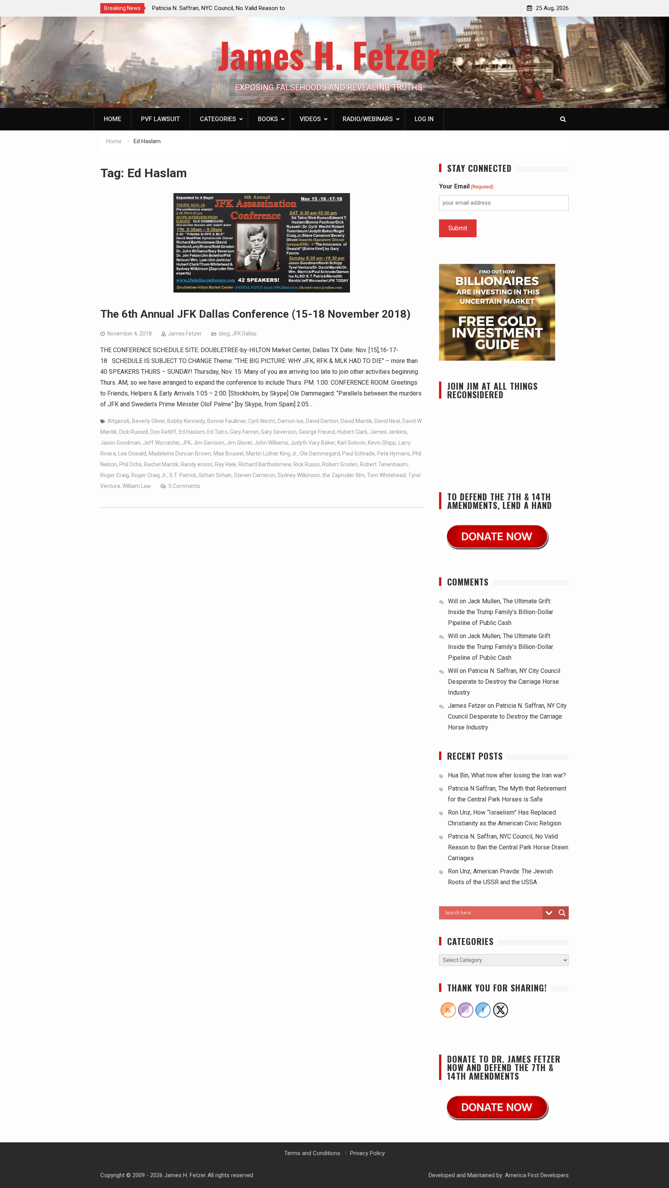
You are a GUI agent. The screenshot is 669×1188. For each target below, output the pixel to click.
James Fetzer (185, 333)
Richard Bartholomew (264, 464)
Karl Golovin (351, 443)
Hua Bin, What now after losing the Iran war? (507, 775)
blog (224, 333)
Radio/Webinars (368, 119)
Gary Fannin (244, 432)
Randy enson (197, 464)
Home (112, 119)
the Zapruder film (343, 475)
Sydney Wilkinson (299, 475)
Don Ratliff (163, 432)
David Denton (322, 421)
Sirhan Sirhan (215, 475)
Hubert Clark (352, 432)
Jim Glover (239, 443)
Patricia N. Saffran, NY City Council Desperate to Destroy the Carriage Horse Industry (504, 681)
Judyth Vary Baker (312, 443)
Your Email (466, 186)
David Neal (387, 421)
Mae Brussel (228, 453)
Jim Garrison (208, 443)
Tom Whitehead (386, 475)
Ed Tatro (217, 432)
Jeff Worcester (161, 443)
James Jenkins (388, 432)
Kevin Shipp (382, 443)
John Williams (271, 443)
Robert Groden (340, 464)
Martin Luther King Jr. (271, 453)
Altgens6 (119, 421)
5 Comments (184, 486)
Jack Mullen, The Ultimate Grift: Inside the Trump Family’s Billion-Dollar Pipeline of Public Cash (500, 612)
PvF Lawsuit (160, 119)
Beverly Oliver (148, 421)
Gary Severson (279, 432)
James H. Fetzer (329, 54)
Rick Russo (306, 464)
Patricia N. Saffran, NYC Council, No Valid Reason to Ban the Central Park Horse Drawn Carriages (508, 847)
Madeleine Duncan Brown (180, 453)
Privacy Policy (367, 1153)
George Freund (317, 432)
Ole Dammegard (320, 453)
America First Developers (537, 1175)
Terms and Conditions (312, 1153)
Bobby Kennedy (186, 421)
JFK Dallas (244, 333)
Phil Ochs (130, 464)
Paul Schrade (358, 453)
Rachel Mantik (161, 464)
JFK (186, 443)
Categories (218, 119)
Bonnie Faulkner (226, 421)
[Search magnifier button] (562, 912)
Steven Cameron (254, 475)
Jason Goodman (120, 443)
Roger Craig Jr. (149, 475)
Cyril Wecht (261, 421)
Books (268, 119)
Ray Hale (225, 464)
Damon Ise (291, 421)
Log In (424, 119)
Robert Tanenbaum (384, 464)
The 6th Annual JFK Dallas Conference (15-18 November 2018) (255, 314)
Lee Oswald (132, 453)
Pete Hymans (393, 453)
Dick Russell (133, 432)
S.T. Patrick (182, 475)
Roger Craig (114, 475)
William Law (136, 486)
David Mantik (356, 421)
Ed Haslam (192, 432)
